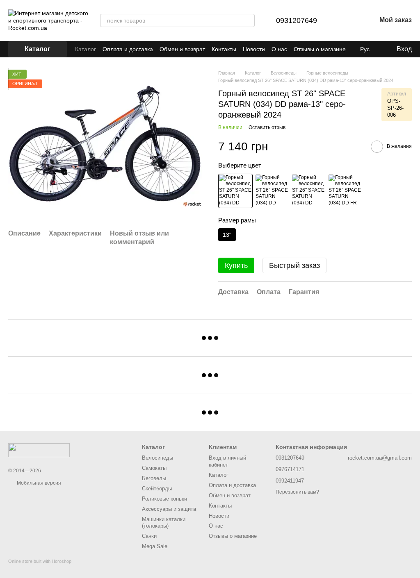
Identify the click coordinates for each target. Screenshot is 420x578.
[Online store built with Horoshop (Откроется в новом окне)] (39, 568)
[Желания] (348, 20)
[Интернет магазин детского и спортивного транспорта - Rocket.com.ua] (39, 450)
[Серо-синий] (345, 191)
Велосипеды (157, 458)
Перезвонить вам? (297, 492)
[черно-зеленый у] (308, 191)
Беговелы (154, 478)
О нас (279, 49)
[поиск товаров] (248, 20)
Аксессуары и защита (169, 509)
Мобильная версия (38, 483)
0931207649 (296, 20)
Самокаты (154, 468)
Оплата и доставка (128, 49)
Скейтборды (157, 488)
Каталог (85, 49)
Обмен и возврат (182, 49)
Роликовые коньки (164, 499)
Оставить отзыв (267, 127)
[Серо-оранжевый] (235, 191)
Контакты (224, 49)
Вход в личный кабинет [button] (227, 461)
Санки (149, 536)
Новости (254, 49)
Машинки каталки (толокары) (163, 522)
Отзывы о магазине (320, 49)
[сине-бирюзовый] (272, 191)
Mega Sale (154, 546)
